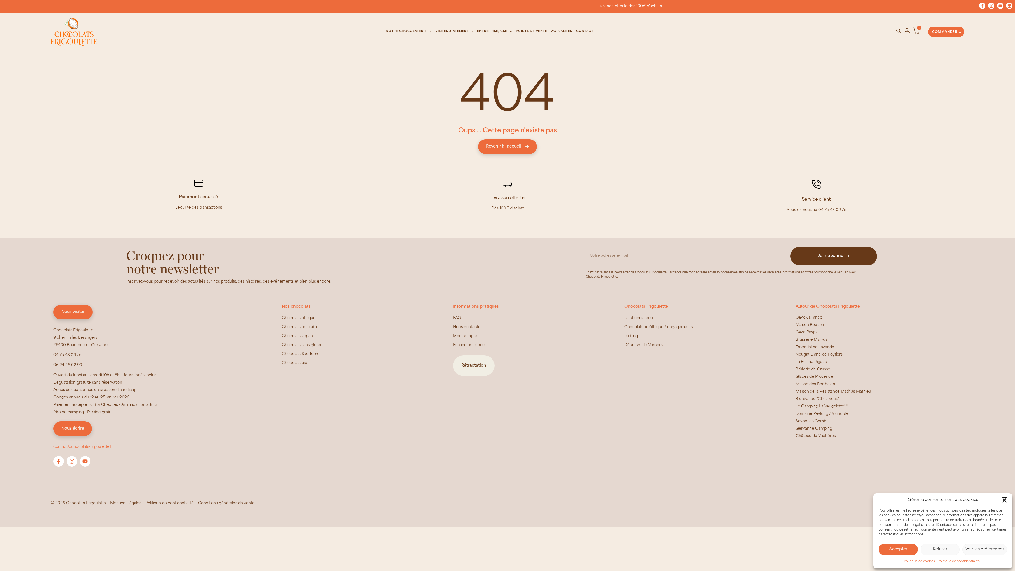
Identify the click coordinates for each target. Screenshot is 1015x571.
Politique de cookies (919, 561)
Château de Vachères (816, 436)
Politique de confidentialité (959, 561)
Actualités (561, 31)
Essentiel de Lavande (815, 347)
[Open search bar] (898, 31)
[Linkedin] (1009, 6)
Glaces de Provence (814, 377)
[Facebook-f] (982, 6)
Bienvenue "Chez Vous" (817, 399)
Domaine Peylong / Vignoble (822, 414)
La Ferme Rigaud (811, 362)
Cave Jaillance (809, 318)
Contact (584, 31)
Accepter (898, 549)
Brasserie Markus (811, 340)
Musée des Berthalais (815, 384)
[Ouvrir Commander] (960, 32)
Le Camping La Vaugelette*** (822, 406)
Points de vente (531, 31)
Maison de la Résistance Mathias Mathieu (833, 392)
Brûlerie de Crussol (813, 369)
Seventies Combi (811, 421)
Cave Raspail (807, 332)
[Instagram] (991, 6)
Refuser (940, 549)
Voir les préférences (984, 549)
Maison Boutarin (810, 325)
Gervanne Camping (814, 429)
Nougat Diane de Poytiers (819, 355)
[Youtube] (1000, 6)
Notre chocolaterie (406, 31)
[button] (1004, 500)
